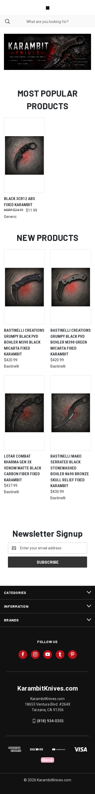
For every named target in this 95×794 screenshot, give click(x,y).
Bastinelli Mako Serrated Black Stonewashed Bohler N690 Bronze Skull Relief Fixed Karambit (69, 471)
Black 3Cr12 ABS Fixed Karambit (19, 201)
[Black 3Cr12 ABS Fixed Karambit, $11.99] (24, 155)
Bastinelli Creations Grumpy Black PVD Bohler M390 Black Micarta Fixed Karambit (24, 342)
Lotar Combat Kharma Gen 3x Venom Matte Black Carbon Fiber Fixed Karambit (22, 468)
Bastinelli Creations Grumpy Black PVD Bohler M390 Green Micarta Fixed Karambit (70, 342)
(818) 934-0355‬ (50, 721)
